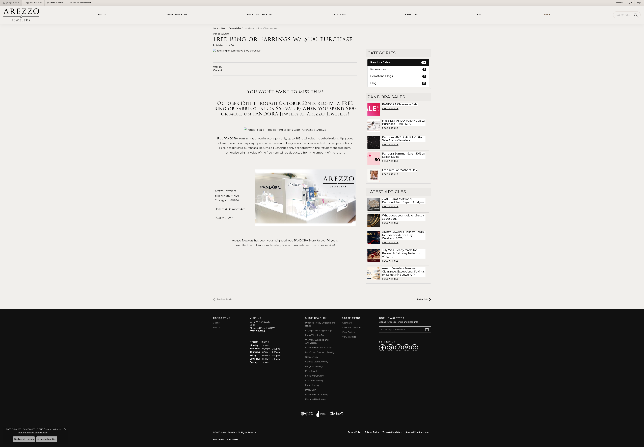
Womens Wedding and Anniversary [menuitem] (317, 341)
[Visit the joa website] (321, 414)
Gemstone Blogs (397, 76)
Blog (481, 15)
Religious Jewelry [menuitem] (314, 366)
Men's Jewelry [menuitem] (312, 385)
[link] (11, 3)
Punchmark (232, 439)
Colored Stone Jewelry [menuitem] (316, 361)
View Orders (348, 332)
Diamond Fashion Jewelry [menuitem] (318, 347)
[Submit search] (636, 15)
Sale (547, 15)
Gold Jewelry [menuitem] (311, 357)
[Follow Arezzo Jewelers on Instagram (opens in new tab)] (398, 347)
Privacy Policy (372, 432)
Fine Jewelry (177, 15)
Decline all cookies (24, 439)
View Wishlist (349, 337)
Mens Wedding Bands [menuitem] (316, 335)
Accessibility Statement (417, 432)
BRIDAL (103, 15)
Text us (216, 327)
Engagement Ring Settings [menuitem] (319, 330)
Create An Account (351, 327)
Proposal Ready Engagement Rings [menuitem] (320, 324)
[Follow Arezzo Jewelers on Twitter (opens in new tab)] (414, 347)
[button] (619, 3)
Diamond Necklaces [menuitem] (315, 399)
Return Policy (355, 432)
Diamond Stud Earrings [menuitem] (317, 394)
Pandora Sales (235, 28)
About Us (339, 15)
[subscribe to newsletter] (427, 330)
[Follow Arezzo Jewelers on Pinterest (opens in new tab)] (406, 347)
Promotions (397, 69)
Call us (216, 322)
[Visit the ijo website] (307, 414)
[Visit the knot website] (336, 414)
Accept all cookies (46, 439)
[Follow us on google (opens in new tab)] (390, 347)
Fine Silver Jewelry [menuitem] (314, 376)
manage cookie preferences (32, 432)
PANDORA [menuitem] (310, 390)
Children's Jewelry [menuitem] (314, 380)
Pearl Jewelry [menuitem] (312, 371)
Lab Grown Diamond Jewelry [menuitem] (320, 352)
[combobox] (623, 15)
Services (411, 15)
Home (215, 28)
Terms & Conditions (392, 432)
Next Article (422, 299)
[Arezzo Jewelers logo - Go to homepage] (21, 15)
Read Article (390, 109)
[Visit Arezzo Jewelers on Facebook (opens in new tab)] (382, 347)
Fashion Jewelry (260, 15)
